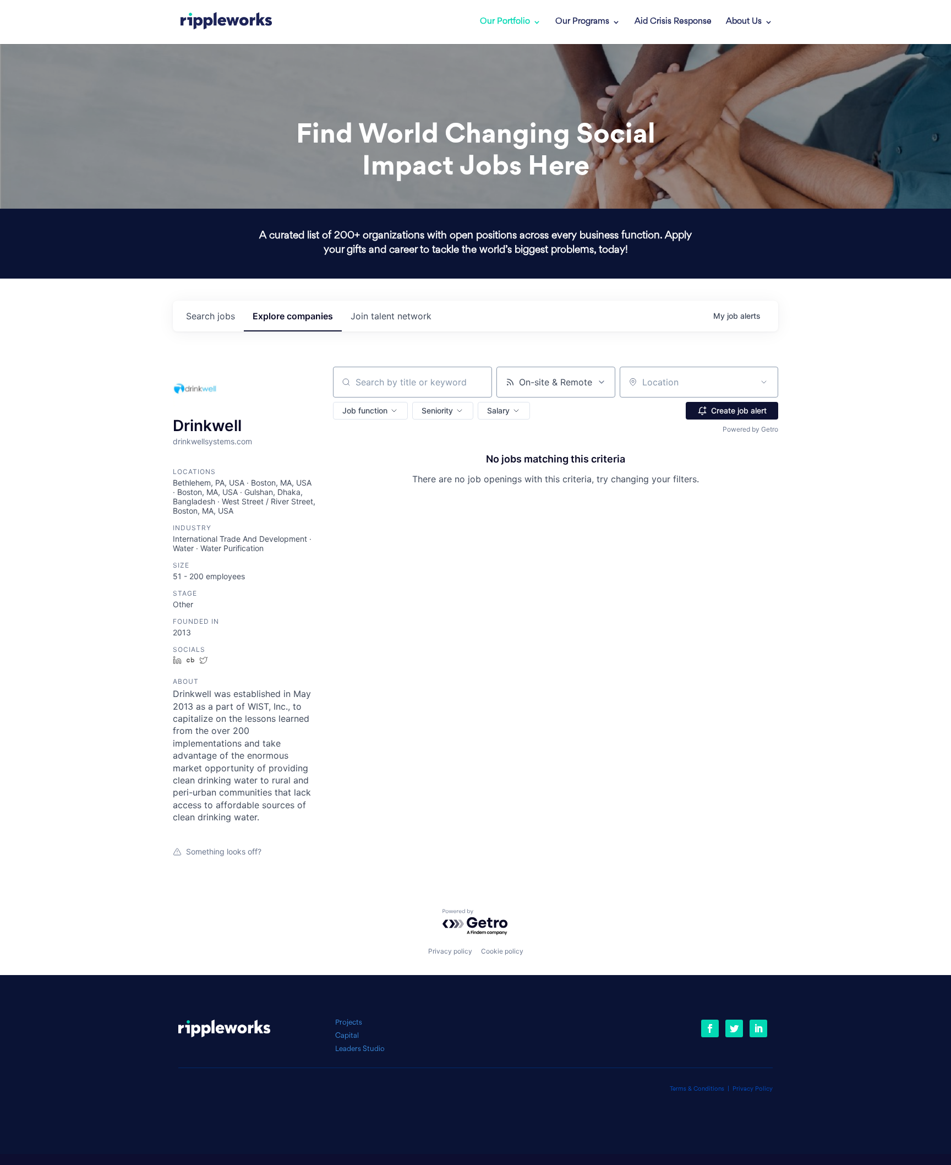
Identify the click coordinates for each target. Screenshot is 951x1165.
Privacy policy (450, 951)
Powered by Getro (750, 429)
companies (293, 316)
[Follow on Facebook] (710, 1028)
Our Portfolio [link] (505, 22)
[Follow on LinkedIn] (758, 1028)
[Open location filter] (764, 382)
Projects (348, 1022)
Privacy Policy (753, 1089)
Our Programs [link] (582, 22)
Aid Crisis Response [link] (673, 22)
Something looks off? (223, 851)
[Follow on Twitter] (734, 1028)
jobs (210, 316)
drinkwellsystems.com (212, 441)
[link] (226, 22)
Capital (347, 1035)
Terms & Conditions (697, 1089)
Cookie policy (502, 951)
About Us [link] (744, 22)
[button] (370, 411)
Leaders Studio (360, 1049)
